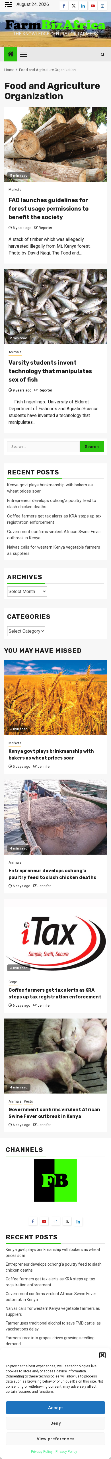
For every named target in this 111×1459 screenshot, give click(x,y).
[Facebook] (32, 1221)
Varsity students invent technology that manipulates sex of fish (50, 371)
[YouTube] (44, 1221)
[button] (102, 1355)
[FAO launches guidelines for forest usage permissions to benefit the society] (55, 144)
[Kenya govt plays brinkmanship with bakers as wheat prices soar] (55, 697)
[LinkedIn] (78, 1221)
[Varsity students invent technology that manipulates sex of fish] (55, 306)
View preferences (56, 1438)
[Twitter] (67, 1221)
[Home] (11, 55)
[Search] (102, 54)
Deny (55, 1423)
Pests (28, 1101)
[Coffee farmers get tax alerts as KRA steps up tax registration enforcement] (55, 936)
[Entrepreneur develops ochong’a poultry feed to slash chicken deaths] (55, 817)
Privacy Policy (42, 1452)
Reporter (45, 228)
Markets (15, 190)
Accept (55, 1407)
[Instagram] (55, 1221)
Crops (13, 982)
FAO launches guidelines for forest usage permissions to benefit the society (49, 209)
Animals (15, 352)
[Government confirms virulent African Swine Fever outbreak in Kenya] (55, 1056)
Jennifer (44, 767)
